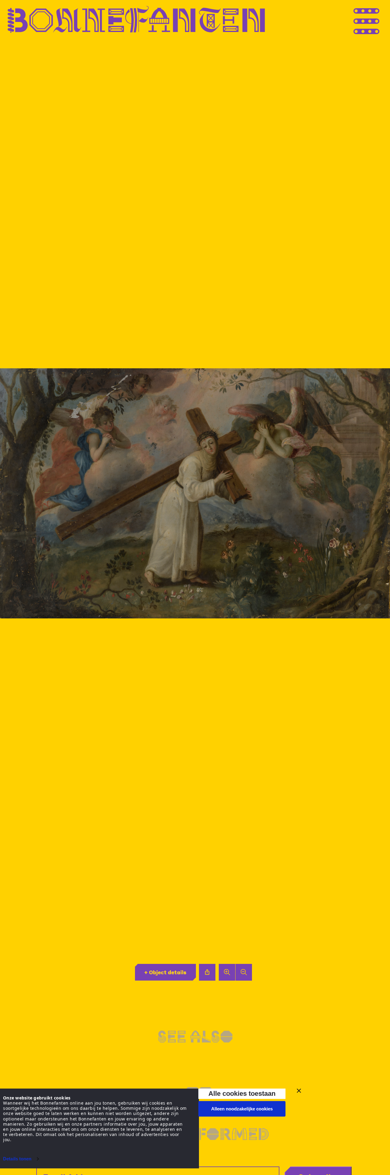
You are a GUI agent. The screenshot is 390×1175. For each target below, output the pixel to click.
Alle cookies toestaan (241, 1093)
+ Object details (165, 972)
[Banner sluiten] (299, 1090)
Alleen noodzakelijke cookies (242, 1108)
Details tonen (17, 1158)
